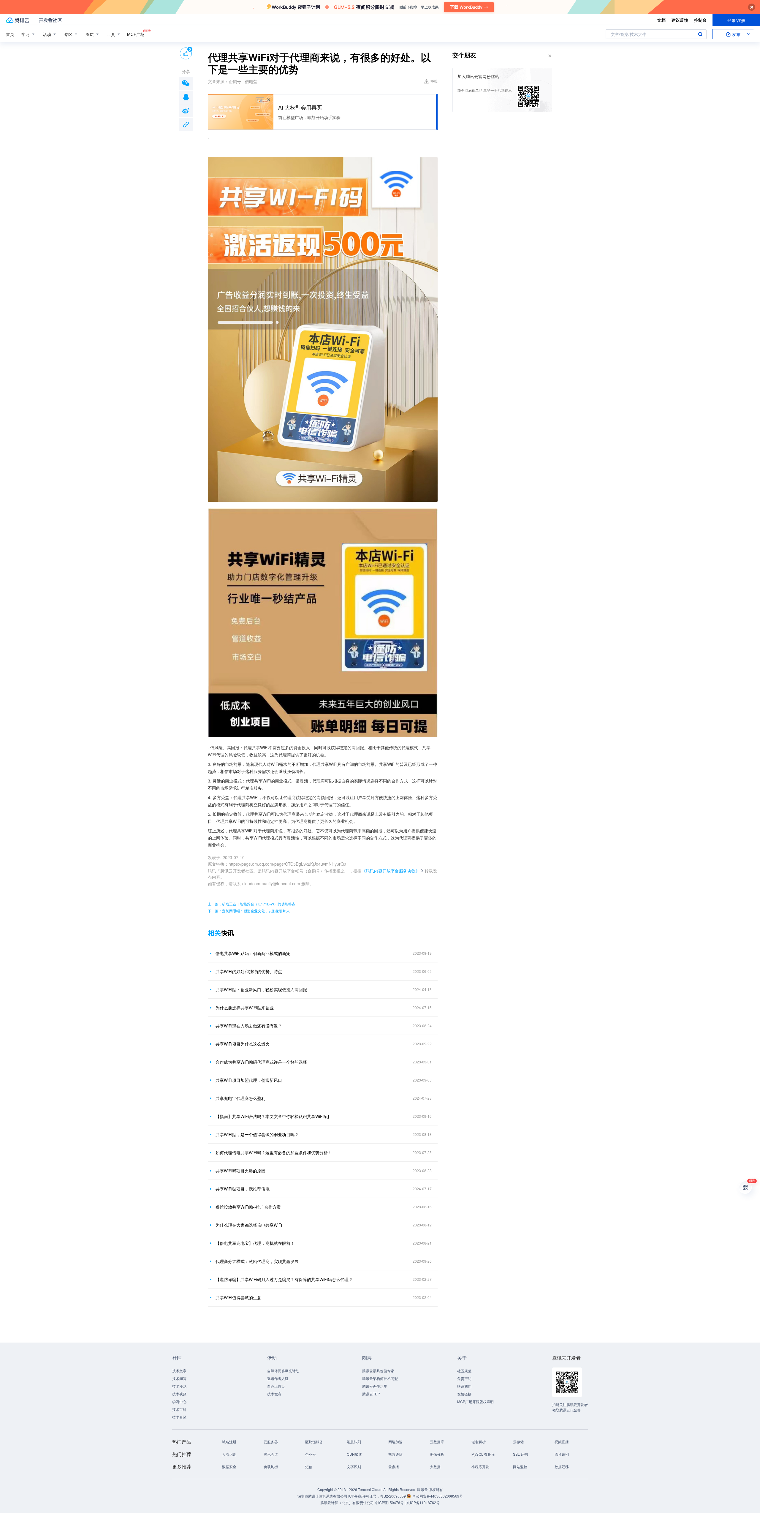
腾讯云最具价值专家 (378, 1370)
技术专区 (179, 1416)
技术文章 (179, 1370)
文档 (661, 20)
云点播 (393, 1466)
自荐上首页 (276, 1386)
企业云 (310, 1454)
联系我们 (464, 1386)
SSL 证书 (520, 1454)
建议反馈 (680, 20)
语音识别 (562, 1454)
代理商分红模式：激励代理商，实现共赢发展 (257, 1261)
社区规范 (464, 1370)
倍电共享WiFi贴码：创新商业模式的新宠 (253, 953)
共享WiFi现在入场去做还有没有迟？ (249, 1026)
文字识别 (354, 1466)
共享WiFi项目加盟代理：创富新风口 (249, 1080)
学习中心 (179, 1401)
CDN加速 (354, 1454)
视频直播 (562, 1441)
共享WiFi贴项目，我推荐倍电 (243, 1189)
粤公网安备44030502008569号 (437, 1495)
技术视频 (179, 1393)
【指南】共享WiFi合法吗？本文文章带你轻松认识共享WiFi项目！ (276, 1116)
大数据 (435, 1466)
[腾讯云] (17, 20)
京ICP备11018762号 (423, 1502)
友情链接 (464, 1393)
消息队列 (354, 1441)
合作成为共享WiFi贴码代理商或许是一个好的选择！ (263, 1062)
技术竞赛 (274, 1393)
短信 (308, 1466)
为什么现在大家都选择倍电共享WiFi (249, 1225)
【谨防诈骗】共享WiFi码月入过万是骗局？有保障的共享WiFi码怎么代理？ (284, 1279)
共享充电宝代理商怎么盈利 (240, 1098)
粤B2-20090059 (393, 1495)
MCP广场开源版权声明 (475, 1401)
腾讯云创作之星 (374, 1386)
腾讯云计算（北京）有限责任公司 (347, 1502)
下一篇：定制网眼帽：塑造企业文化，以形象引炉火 (249, 910)
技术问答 (179, 1378)
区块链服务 (314, 1441)
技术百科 (179, 1409)
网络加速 (395, 1441)
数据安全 (229, 1466)
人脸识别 (229, 1454)
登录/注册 (736, 20)
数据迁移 (562, 1466)
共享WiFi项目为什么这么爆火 (243, 1044)
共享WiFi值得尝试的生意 (238, 1297)
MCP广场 (136, 34)
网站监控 (520, 1466)
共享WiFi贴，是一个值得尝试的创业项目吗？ (257, 1134)
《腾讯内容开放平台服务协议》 (391, 871)
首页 (10, 34)
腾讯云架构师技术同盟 (380, 1378)
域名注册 (229, 1441)
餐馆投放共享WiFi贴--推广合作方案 (248, 1207)
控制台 (700, 20)
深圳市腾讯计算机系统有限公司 (322, 1495)
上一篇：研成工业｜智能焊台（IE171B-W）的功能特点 (251, 903)
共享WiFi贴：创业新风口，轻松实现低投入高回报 (261, 989)
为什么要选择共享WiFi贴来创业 (245, 1008)
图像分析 (437, 1454)
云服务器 (271, 1441)
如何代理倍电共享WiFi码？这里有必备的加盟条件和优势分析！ (274, 1152)
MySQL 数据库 (483, 1454)
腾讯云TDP (371, 1393)
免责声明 (464, 1378)
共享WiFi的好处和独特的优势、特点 (249, 971)
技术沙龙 (179, 1386)
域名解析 (478, 1441)
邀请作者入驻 (278, 1378)
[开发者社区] (50, 20)
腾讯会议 (271, 1454)
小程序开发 (480, 1466)
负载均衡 (271, 1466)
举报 (434, 80)
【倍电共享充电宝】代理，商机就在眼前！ (255, 1243)
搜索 (700, 34)
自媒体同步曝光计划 (283, 1370)
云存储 (518, 1441)
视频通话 (395, 1454)
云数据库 (437, 1441)
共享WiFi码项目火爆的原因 (240, 1171)
